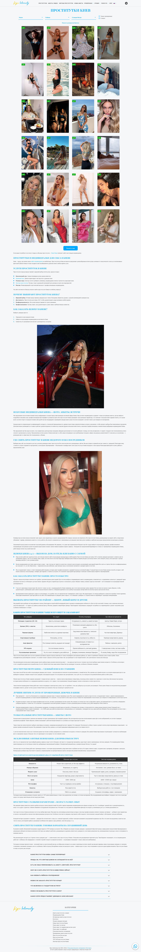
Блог (111, 3)
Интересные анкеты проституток (62, 917)
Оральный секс (20, 278)
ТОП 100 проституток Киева (61, 939)
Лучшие (96, 3)
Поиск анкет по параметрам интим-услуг (64, 927)
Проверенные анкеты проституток (62, 933)
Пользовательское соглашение (61, 931)
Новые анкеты (78, 3)
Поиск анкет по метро (59, 925)
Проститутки (43, 3)
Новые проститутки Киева (60, 923)
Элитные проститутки (66, 3)
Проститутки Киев (58, 937)
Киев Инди (54, 253)
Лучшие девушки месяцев (60, 921)
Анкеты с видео (53, 3)
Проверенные (88, 3)
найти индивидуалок (37, 261)
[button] (135, 946)
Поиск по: (104, 3)
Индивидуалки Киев (58, 915)
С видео (103, 18)
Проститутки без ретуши (60, 935)
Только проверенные (106, 16)
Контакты (55, 919)
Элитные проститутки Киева (61, 941)
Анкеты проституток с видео (61, 913)
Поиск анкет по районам (60, 929)
